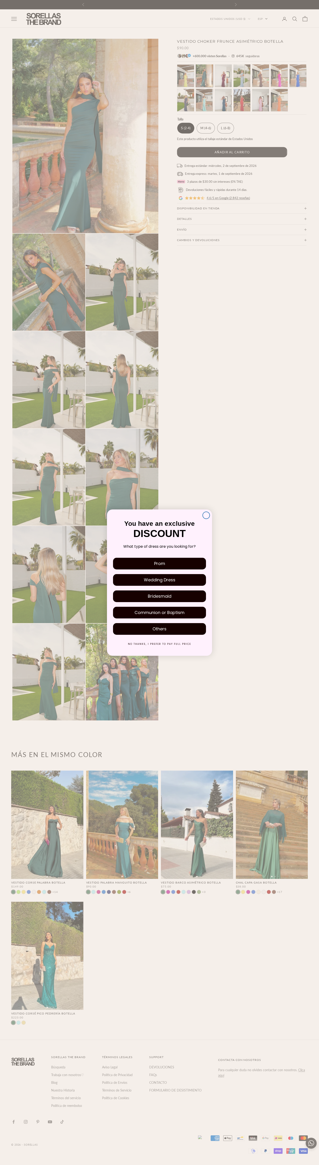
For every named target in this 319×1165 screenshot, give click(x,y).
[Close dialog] (206, 515)
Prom (159, 563)
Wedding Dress (159, 580)
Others (159, 629)
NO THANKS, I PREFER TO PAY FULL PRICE (159, 644)
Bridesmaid (159, 596)
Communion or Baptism (159, 612)
